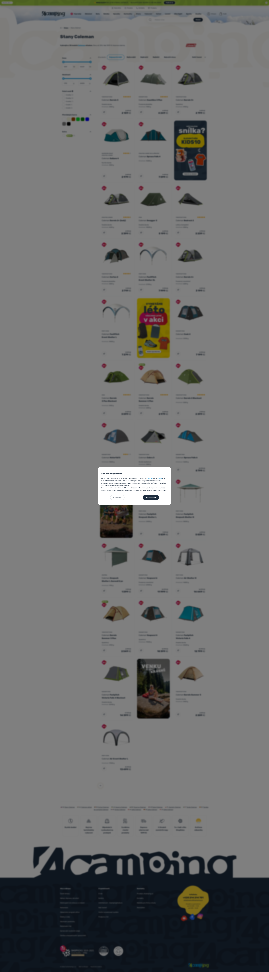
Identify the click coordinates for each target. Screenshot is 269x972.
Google (160, 478)
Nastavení (117, 497)
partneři (150, 478)
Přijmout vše (151, 497)
